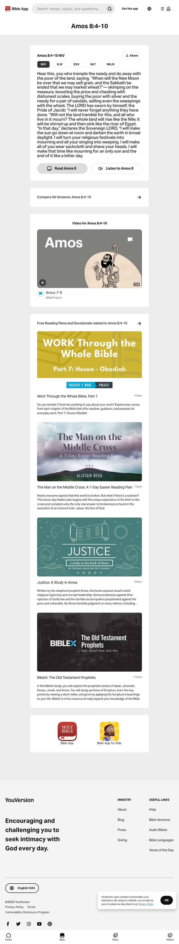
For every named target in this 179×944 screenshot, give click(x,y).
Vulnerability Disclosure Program (27, 912)
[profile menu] (165, 8)
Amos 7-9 (58, 292)
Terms (31, 907)
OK (167, 900)
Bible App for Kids (109, 743)
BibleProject (54, 297)
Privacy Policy (14, 907)
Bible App (67, 743)
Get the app (130, 8)
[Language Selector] (149, 8)
